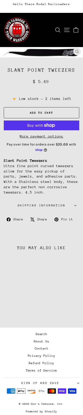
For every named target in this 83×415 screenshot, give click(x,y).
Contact (41, 348)
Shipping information (42, 205)
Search (41, 334)
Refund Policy (41, 363)
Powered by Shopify (41, 411)
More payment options (41, 136)
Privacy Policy (41, 356)
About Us (41, 341)
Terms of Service (41, 370)
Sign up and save (40, 383)
